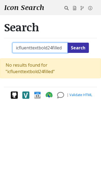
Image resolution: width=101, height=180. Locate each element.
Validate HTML (80, 94)
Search (78, 48)
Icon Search (24, 7)
